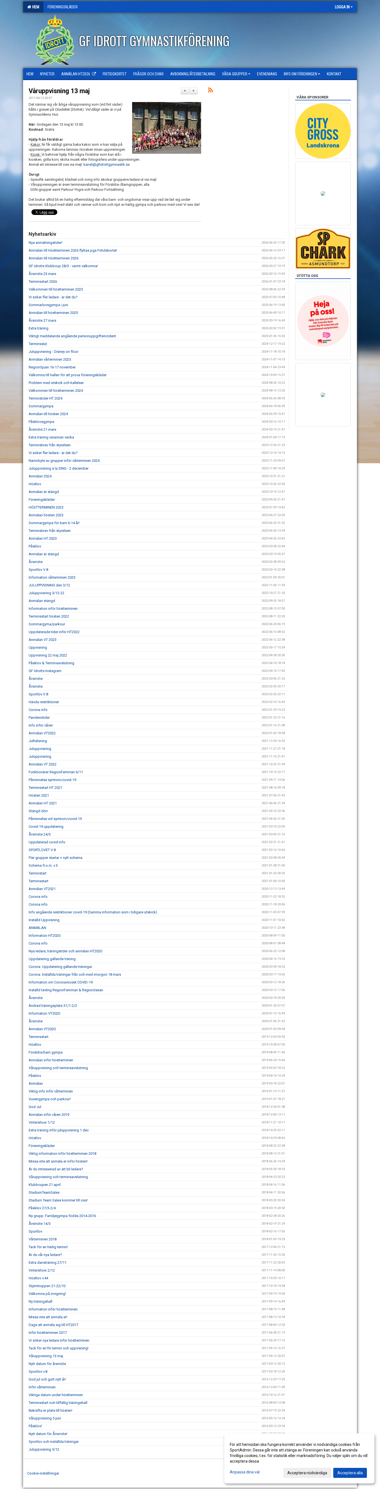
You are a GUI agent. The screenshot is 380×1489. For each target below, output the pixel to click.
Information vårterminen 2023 (52, 577)
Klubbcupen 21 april (45, 1185)
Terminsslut (38, 344)
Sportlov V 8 (38, 570)
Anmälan (36, 1083)
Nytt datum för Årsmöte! (48, 1434)
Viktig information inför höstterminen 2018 (62, 1153)
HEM (35, 7)
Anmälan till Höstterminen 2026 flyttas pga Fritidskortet (73, 250)
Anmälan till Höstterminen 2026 (53, 258)
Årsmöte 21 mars (42, 429)
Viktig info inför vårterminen (51, 1091)
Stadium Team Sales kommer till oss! (58, 1200)
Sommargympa (41, 406)
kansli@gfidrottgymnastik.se (106, 164)
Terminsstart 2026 (43, 281)
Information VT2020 (44, 1013)
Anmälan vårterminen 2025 (50, 359)
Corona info (38, 710)
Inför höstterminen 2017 (48, 1333)
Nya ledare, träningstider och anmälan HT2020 (65, 951)
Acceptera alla (350, 1473)
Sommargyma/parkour (47, 624)
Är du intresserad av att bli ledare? (56, 1169)
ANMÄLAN (37, 928)
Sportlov (35, 1231)
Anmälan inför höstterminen (51, 1060)
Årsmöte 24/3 (40, 834)
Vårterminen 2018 (42, 1239)
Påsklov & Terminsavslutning (51, 663)
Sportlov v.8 (38, 1371)
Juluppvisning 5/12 (44, 1449)
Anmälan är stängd (44, 492)
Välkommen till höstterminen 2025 (56, 289)
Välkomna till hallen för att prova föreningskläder (68, 375)
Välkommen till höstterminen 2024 (56, 390)
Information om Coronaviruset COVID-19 (61, 982)
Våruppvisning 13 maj (59, 91)
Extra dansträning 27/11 (47, 1262)
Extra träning (38, 328)
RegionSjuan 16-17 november (52, 367)
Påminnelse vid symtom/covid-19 (55, 819)
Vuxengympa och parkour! (50, 1099)
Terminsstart (38, 881)
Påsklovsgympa (41, 422)
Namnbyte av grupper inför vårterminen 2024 (64, 461)
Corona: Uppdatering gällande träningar (60, 967)
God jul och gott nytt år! (47, 1379)
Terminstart (37, 873)
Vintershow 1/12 (42, 1122)
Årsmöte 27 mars (42, 320)
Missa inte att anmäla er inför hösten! (58, 1161)
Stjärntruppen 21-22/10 (47, 1286)
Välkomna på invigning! (47, 1294)
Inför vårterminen (42, 1387)
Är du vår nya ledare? (45, 1255)
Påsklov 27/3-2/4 (42, 1208)
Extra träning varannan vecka (51, 437)
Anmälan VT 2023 (42, 640)
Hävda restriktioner (44, 702)
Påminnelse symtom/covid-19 (52, 780)
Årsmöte (36, 562)
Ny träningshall (40, 1301)
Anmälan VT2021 (42, 889)
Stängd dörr (38, 811)
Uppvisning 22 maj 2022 (48, 655)
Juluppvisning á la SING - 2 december (58, 468)
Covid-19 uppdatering (46, 826)
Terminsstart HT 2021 (45, 788)
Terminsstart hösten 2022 (49, 616)
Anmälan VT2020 (42, 1029)
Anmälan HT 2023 (43, 538)
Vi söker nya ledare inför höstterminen (59, 1340)
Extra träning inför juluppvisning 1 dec (59, 1130)
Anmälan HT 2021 (43, 803)
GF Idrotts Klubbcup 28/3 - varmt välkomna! (63, 266)
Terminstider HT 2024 (45, 398)
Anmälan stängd (42, 601)
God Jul (35, 1107)
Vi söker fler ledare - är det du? (53, 297)
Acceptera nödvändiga (307, 1473)
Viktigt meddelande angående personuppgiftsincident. (73, 336)
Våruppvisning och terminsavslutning (58, 1068)
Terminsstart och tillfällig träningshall (58, 1403)
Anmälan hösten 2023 (46, 515)
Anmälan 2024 (40, 476)
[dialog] (299, 1458)
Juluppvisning (40, 749)
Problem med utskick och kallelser (56, 383)
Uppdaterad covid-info (47, 842)
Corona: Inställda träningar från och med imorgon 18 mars (75, 974)
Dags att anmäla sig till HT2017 (53, 1325)
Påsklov (35, 546)
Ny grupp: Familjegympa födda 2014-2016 (62, 1216)
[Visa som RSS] (210, 91)
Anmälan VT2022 (42, 733)
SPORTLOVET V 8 (42, 850)
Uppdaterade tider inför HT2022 (54, 632)
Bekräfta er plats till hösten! (50, 1410)
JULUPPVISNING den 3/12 (49, 585)
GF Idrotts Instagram (45, 671)
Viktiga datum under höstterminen (56, 1395)
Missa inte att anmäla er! (48, 1317)
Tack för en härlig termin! (48, 1247)
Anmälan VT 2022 (42, 764)
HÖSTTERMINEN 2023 (46, 507)
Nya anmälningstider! (45, 243)
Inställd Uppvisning (44, 920)
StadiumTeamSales (44, 1192)
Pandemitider (39, 717)
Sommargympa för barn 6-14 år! (54, 523)
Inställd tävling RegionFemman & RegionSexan (66, 990)
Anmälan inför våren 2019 (49, 1115)
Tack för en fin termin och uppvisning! (58, 1348)
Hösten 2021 (39, 795)
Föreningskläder (42, 499)
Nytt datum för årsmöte (47, 1364)
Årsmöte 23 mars (42, 274)
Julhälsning (38, 741)
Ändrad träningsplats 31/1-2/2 (53, 1006)
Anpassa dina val (245, 1472)
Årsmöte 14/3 (40, 1224)
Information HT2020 (44, 935)
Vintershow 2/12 (42, 1270)
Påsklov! (35, 1426)
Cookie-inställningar (43, 1473)
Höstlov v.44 (38, 1278)
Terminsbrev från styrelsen (50, 445)
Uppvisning (38, 647)
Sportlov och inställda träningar (54, 1442)
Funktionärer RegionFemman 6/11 (56, 772)
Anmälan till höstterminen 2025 (53, 313)
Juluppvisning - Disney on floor (53, 352)
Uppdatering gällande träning (52, 959)
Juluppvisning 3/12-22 (46, 593)
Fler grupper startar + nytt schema (55, 858)
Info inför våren (41, 725)
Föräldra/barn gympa (46, 1052)
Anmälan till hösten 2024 (48, 414)
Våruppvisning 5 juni (45, 1418)
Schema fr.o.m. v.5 (43, 865)
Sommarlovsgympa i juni (48, 305)
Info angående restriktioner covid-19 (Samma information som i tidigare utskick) (93, 912)
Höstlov (35, 484)
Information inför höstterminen (53, 608)
